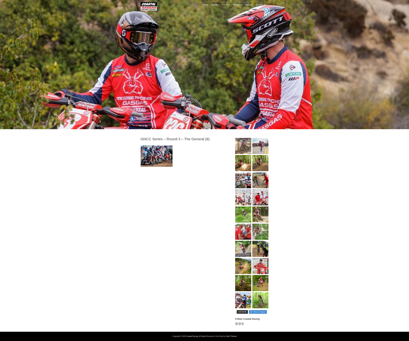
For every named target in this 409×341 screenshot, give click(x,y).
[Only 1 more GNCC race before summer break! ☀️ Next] (260, 266)
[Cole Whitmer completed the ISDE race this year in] (243, 163)
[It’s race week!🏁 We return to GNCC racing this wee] (260, 214)
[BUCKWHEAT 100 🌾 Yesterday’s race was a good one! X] (260, 197)
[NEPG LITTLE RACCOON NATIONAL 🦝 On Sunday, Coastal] (243, 249)
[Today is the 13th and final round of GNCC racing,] (260, 146)
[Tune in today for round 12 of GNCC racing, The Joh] (243, 180)
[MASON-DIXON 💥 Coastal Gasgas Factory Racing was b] (260, 283)
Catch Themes (231, 336)
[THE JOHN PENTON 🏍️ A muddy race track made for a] (260, 163)
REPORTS (238, 5)
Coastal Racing (192, 336)
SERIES (249, 5)
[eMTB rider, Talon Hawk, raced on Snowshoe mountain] (260, 249)
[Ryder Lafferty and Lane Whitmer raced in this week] (243, 283)
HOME (205, 5)
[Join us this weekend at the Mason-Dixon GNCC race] (243, 300)
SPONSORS (261, 5)
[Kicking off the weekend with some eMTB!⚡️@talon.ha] (243, 214)
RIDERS (215, 5)
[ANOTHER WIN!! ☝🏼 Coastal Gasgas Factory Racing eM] (260, 300)
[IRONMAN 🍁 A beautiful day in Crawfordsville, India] (243, 146)
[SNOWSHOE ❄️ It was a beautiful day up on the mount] (243, 266)
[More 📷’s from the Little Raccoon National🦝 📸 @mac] (260, 232)
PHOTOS (226, 5)
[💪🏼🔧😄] (243, 232)
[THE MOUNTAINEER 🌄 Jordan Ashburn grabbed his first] (243, 197)
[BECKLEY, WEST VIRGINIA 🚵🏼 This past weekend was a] (260, 180)
